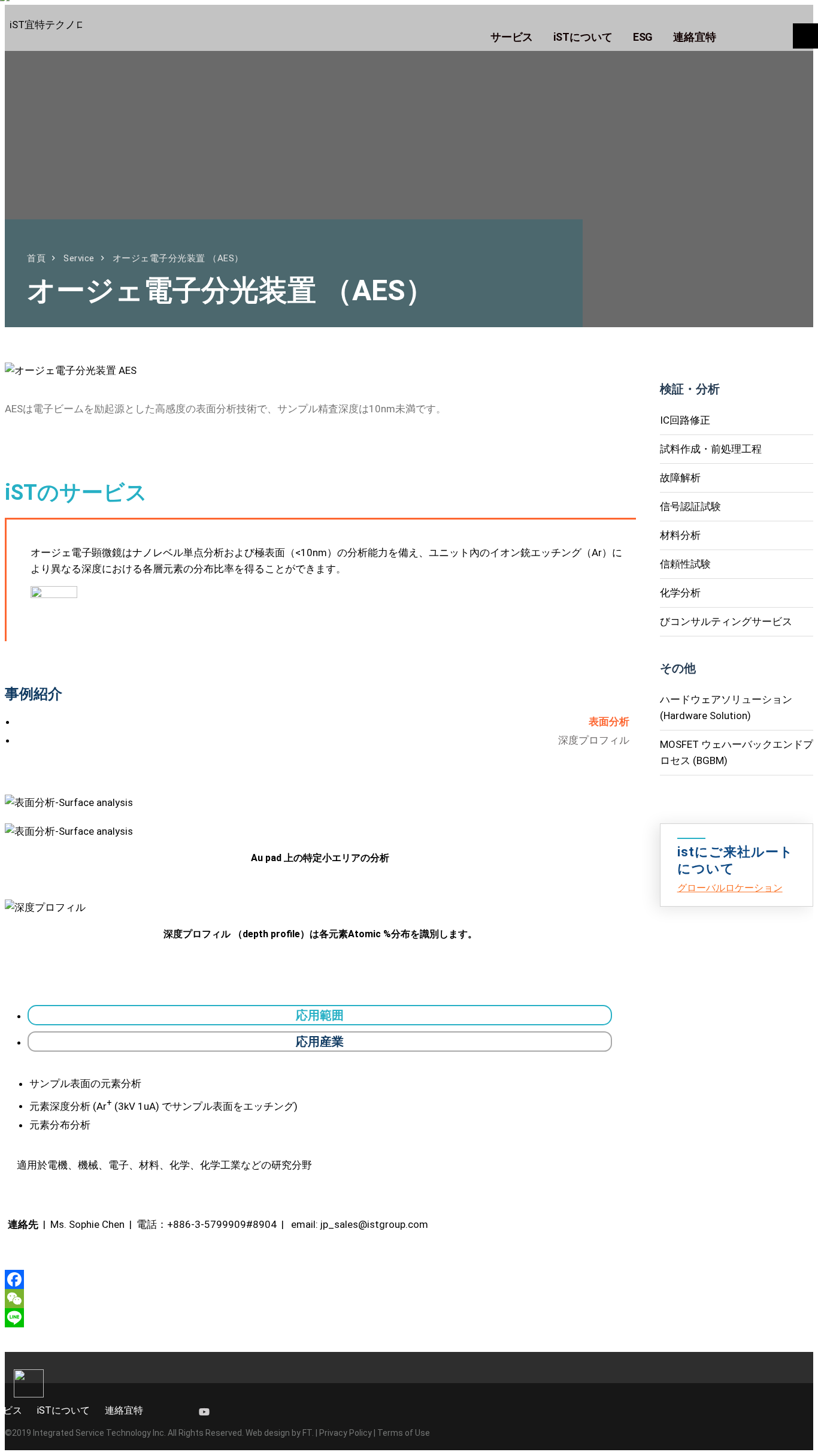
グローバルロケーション (730, 887)
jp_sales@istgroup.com (374, 1224)
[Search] (805, 36)
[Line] (320, 1317)
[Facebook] (320, 1279)
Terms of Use (403, 1433)
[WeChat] (320, 1298)
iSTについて (63, 1410)
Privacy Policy (345, 1433)
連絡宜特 (124, 1410)
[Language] (764, 35)
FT (307, 1433)
